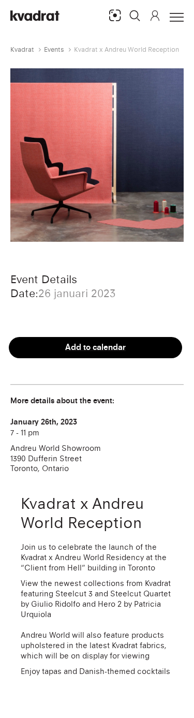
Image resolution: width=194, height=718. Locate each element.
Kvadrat (22, 49)
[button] (135, 15)
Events (54, 49)
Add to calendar (95, 347)
